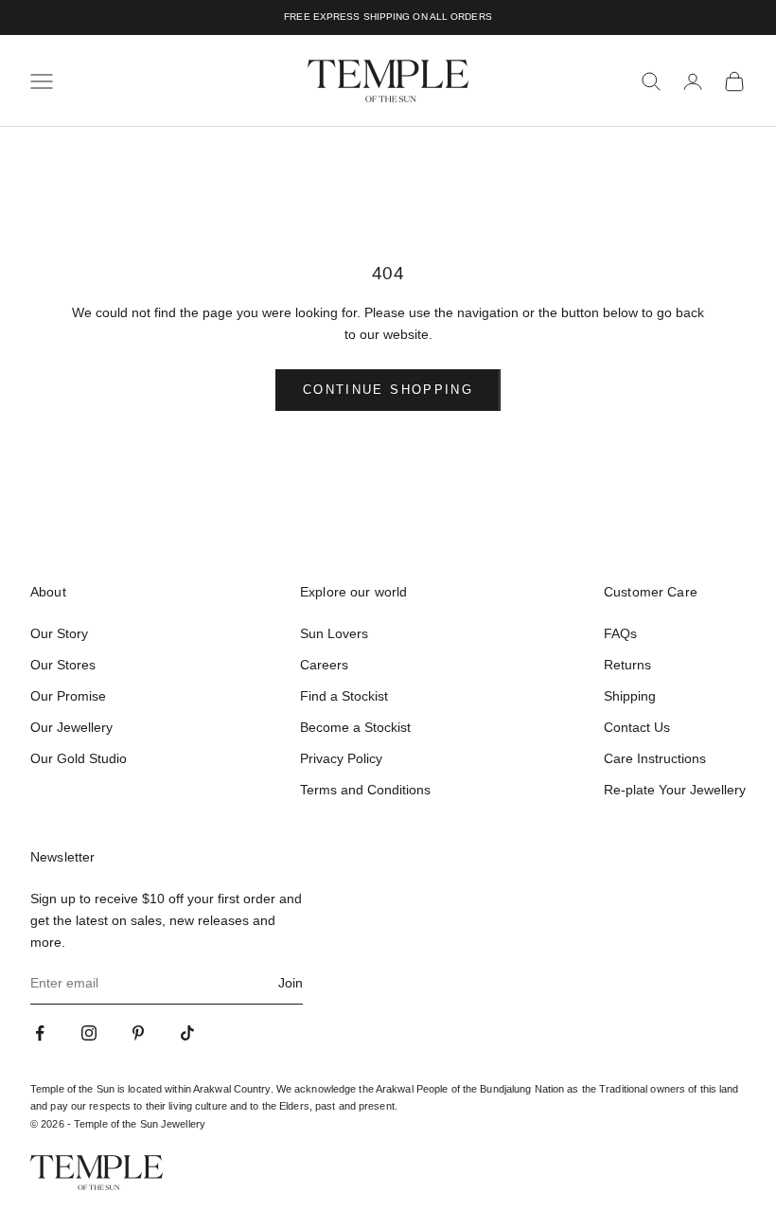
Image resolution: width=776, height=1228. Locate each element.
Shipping (630, 695)
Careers (324, 664)
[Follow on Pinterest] (138, 1032)
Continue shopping (388, 390)
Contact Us (637, 727)
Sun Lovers (334, 633)
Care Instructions (655, 758)
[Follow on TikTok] (187, 1032)
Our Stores (63, 664)
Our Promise (68, 695)
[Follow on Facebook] (39, 1032)
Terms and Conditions (365, 789)
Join (290, 982)
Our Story (59, 633)
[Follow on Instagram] (88, 1032)
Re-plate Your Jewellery (675, 789)
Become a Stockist (355, 727)
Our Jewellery (71, 727)
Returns (627, 664)
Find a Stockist (344, 695)
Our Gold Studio (78, 758)
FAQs (620, 633)
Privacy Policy (341, 758)
